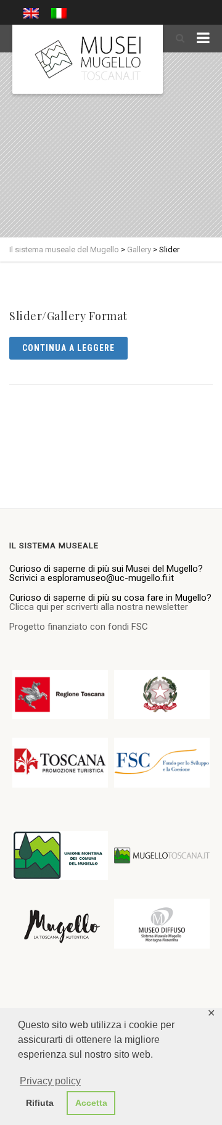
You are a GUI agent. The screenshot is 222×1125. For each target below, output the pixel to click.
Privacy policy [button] (50, 1081)
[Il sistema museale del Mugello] (87, 59)
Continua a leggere (68, 348)
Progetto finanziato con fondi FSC (78, 626)
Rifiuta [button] (40, 1103)
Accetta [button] (91, 1103)
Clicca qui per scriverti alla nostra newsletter (98, 606)
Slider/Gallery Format (68, 315)
